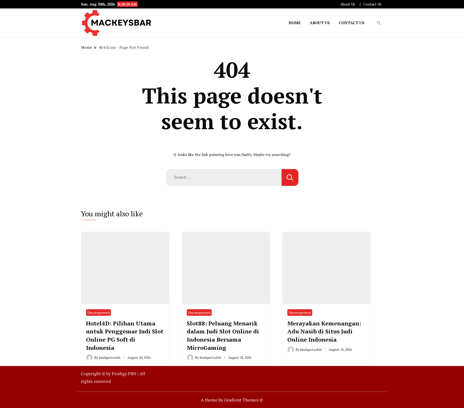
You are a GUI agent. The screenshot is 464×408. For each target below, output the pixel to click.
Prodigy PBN (124, 373)
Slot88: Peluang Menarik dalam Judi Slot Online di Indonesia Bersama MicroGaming (223, 335)
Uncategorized (98, 312)
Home (295, 22)
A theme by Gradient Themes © (232, 400)
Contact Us (372, 4)
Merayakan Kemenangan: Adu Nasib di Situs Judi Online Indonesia (324, 331)
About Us (347, 4)
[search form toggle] (378, 23)
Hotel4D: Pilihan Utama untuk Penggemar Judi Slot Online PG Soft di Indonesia (124, 335)
